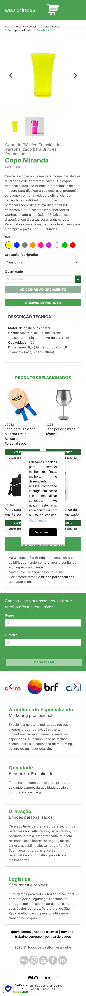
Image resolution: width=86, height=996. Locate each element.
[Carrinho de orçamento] (53, 10)
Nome (9, 615)
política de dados (58, 936)
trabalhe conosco (28, 936)
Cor (8, 237)
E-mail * (11, 635)
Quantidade (14, 271)
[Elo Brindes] (20, 10)
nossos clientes (46, 932)
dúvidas (67, 932)
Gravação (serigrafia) (21, 255)
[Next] (74, 75)
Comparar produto (43, 303)
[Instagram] (33, 960)
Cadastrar (44, 662)
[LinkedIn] (62, 960)
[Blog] (24, 960)
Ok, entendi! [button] (43, 532)
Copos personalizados (19, 30)
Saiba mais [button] (38, 520)
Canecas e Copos (51, 26)
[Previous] (11, 75)
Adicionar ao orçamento (43, 290)
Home (8, 26)
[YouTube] (43, 960)
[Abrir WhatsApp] (76, 986)
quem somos (21, 932)
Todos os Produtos (26, 26)
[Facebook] (52, 960)
